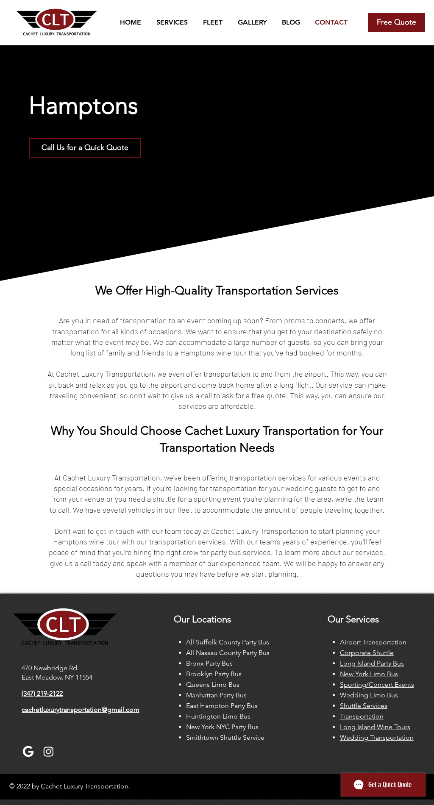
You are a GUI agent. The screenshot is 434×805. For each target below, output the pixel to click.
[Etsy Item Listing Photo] (28, 751)
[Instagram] (48, 751)
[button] (170, 22)
